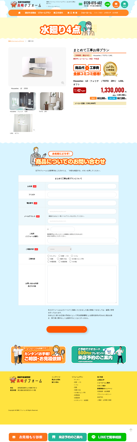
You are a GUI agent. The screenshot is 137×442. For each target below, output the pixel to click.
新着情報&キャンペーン (104, 388)
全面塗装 (65, 262)
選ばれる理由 (56, 379)
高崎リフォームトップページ (16, 41)
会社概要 (115, 12)
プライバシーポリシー (54, 6)
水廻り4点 (63, 259)
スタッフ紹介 (98, 12)
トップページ (56, 377)
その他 (75, 262)
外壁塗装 (54, 262)
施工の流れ (55, 382)
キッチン (54, 256)
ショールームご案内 (103, 383)
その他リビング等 (78, 259)
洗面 (53, 259)
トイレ (76, 256)
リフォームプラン (77, 377)
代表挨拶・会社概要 (103, 391)
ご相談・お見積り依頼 (104, 400)
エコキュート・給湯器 (81, 400)
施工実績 (100, 377)
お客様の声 (107, 12)
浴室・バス (65, 256)
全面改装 (77, 398)
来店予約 (100, 397)
